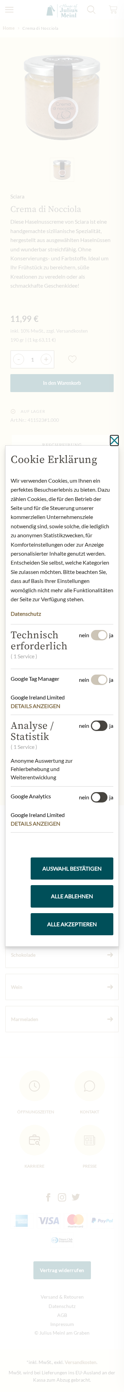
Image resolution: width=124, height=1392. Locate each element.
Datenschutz (26, 613)
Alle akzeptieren (72, 924)
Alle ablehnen (72, 896)
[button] (40, 706)
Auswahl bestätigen (72, 868)
